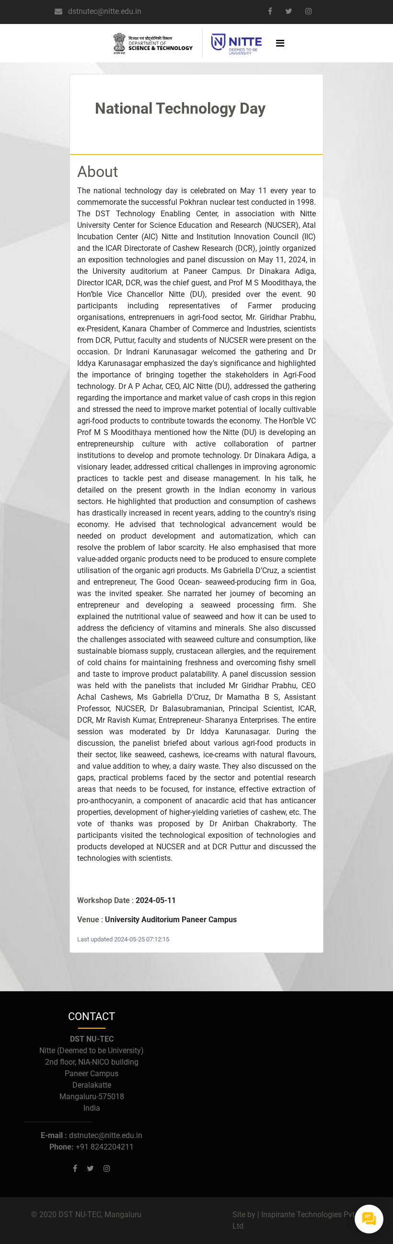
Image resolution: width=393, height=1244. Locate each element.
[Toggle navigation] (279, 43)
